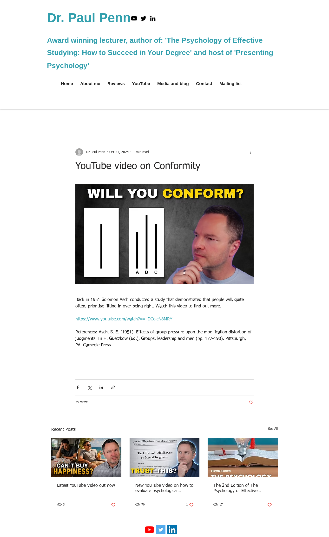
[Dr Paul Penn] (143, 18)
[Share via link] (113, 387)
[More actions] (251, 152)
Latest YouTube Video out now (86, 485)
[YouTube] (134, 18)
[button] (271, 119)
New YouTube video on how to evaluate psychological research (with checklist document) (164, 488)
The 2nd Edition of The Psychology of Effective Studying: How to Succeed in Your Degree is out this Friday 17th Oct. (241, 488)
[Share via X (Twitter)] (89, 387)
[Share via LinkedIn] (101, 387)
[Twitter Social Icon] (160, 529)
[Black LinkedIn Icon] (153, 18)
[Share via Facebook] (77, 387)
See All (273, 429)
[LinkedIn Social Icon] (172, 529)
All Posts (57, 119)
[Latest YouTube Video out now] (86, 457)
